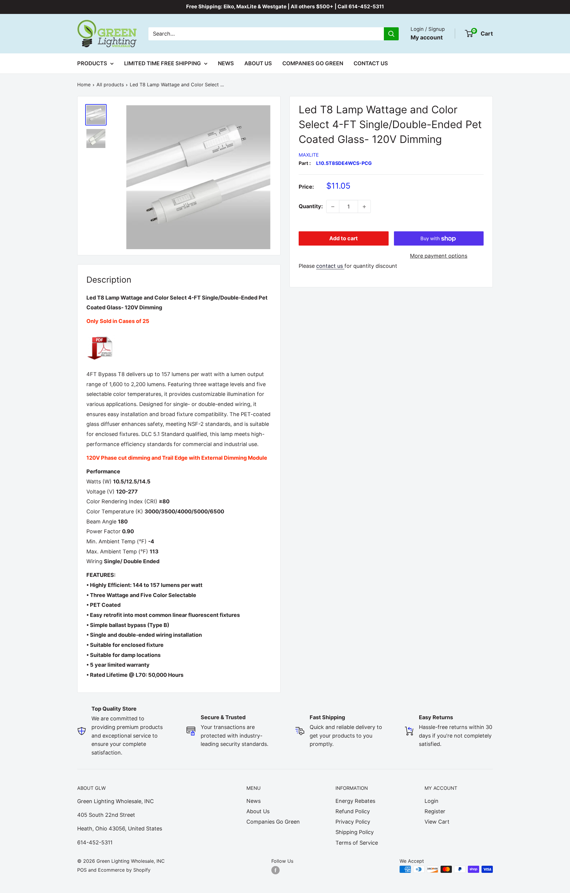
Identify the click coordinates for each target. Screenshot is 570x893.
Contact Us (371, 63)
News (226, 63)
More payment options (438, 256)
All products (110, 84)
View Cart (437, 822)
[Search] (391, 33)
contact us (330, 266)
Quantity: (311, 206)
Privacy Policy (352, 822)
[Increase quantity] (364, 206)
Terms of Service (356, 843)
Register (435, 811)
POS (82, 870)
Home (84, 84)
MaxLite (309, 155)
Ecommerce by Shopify (124, 870)
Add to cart (343, 238)
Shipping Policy (354, 832)
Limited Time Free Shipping (162, 63)
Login (431, 801)
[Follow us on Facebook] (275, 870)
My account (427, 37)
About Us (258, 63)
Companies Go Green (312, 63)
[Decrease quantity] (333, 206)
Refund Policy (352, 811)
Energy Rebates (355, 801)
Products (92, 63)
